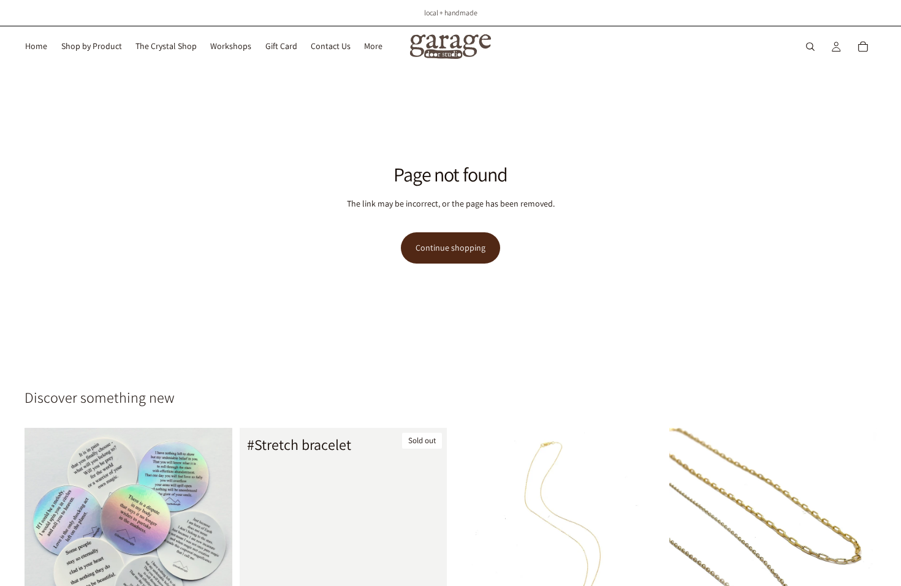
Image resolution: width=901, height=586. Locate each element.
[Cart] (863, 46)
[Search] (810, 46)
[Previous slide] (687, 531)
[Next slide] (858, 531)
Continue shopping (450, 247)
